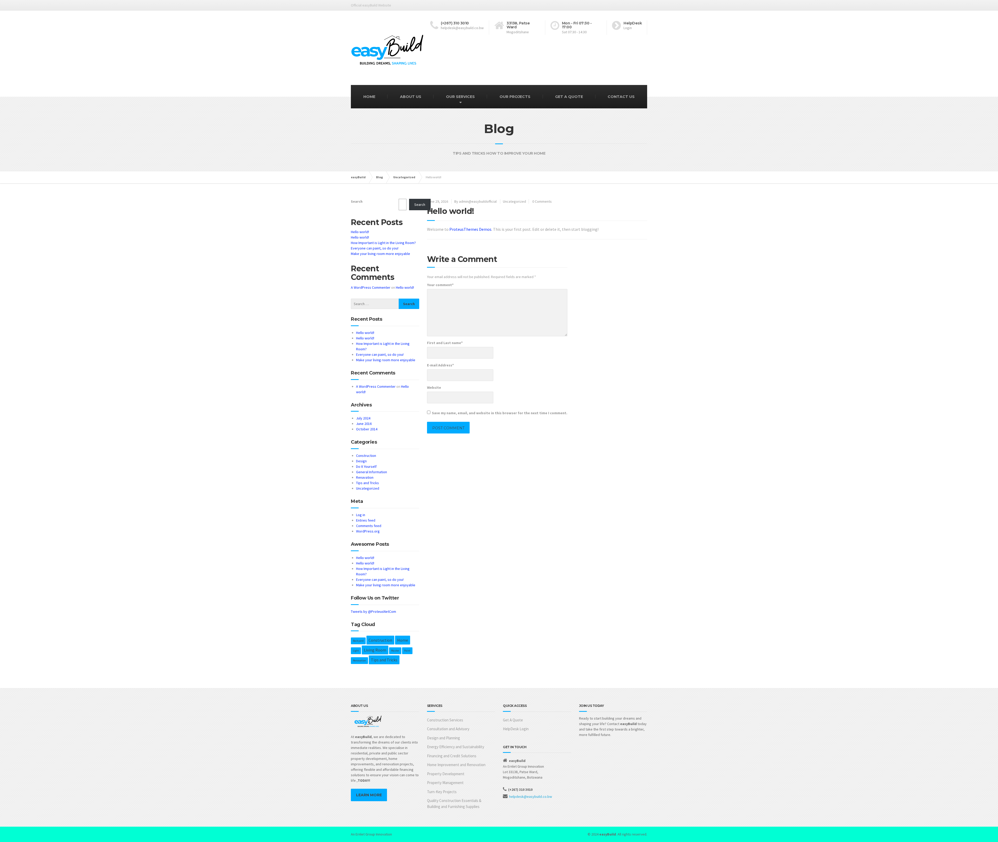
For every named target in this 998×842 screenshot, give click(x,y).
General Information (371, 472)
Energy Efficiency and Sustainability (455, 746)
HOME (369, 96)
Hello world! (360, 231)
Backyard (358, 640)
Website (434, 387)
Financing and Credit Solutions (451, 755)
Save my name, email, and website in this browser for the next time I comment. (499, 413)
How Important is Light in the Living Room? (383, 242)
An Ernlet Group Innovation (371, 834)
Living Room (375, 650)
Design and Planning (443, 737)
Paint (407, 650)
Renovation (359, 660)
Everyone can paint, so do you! (374, 248)
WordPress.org (368, 531)
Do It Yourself (366, 466)
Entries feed (365, 520)
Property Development (445, 773)
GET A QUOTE (569, 96)
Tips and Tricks (367, 483)
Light (356, 650)
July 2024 (363, 418)
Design (361, 461)
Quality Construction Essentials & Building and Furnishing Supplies (454, 803)
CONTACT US (621, 96)
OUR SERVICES (460, 96)
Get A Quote (513, 720)
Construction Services (445, 720)
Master (395, 650)
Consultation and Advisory (448, 728)
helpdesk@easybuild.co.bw (530, 796)
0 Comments (542, 201)
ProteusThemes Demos (470, 229)
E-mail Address (440, 365)
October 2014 (366, 429)
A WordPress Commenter (370, 287)
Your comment (440, 284)
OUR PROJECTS (515, 96)
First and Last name (445, 342)
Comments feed (368, 525)
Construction (366, 455)
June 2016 (364, 423)
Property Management (445, 782)
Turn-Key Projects (442, 791)
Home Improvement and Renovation (456, 764)
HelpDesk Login (516, 728)
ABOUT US (410, 96)
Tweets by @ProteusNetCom (373, 611)
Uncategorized (514, 201)
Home (402, 640)
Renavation (364, 477)
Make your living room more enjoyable (380, 253)
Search (357, 201)
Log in (360, 514)
